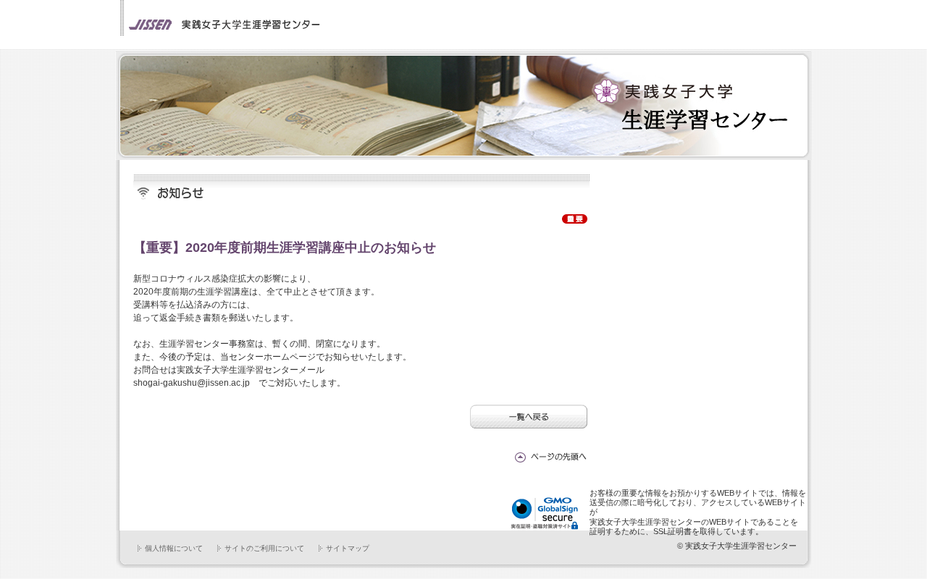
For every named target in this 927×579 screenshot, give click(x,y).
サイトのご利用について (264, 548)
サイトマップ (347, 548)
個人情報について (174, 548)
